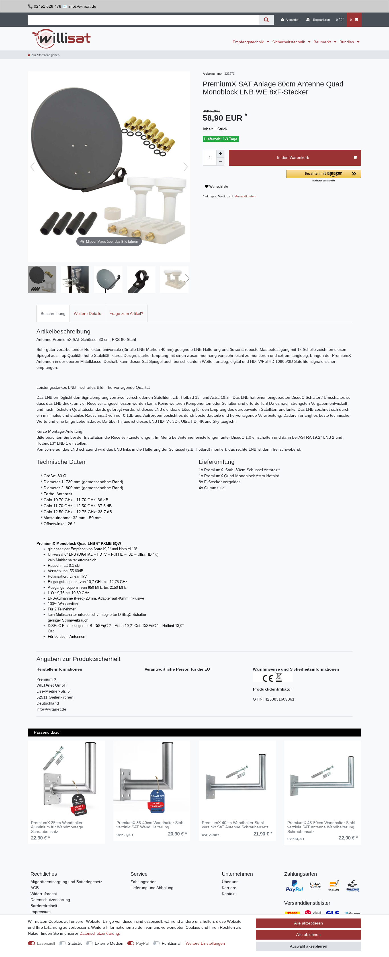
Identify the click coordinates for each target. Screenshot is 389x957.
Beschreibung (53, 313)
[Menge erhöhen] (220, 154)
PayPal (142, 943)
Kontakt (229, 893)
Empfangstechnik (249, 42)
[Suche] (266, 20)
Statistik (75, 943)
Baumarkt (323, 42)
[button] (323, 176)
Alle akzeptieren (308, 923)
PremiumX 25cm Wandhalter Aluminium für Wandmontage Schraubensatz (57, 827)
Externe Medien (109, 943)
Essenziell (46, 943)
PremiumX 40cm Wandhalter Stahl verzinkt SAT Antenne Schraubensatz (235, 825)
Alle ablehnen (308, 934)
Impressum (40, 911)
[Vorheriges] (32, 167)
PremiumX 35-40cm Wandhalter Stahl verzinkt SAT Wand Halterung (150, 825)
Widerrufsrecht (43, 893)
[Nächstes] (185, 167)
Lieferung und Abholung (151, 887)
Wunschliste (218, 187)
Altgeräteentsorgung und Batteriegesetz (66, 881)
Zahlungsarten (143, 881)
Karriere (229, 887)
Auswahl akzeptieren (308, 946)
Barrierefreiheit (43, 905)
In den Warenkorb (293, 157)
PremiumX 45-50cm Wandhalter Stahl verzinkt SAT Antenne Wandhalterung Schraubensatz (321, 827)
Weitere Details (87, 313)
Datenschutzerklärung (50, 899)
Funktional (171, 943)
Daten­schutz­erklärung (99, 933)
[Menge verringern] (220, 162)
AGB (34, 887)
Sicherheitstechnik (289, 42)
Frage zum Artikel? (126, 313)
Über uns (230, 881)
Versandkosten (245, 196)
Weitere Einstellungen (205, 943)
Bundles (347, 42)
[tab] (53, 313)
